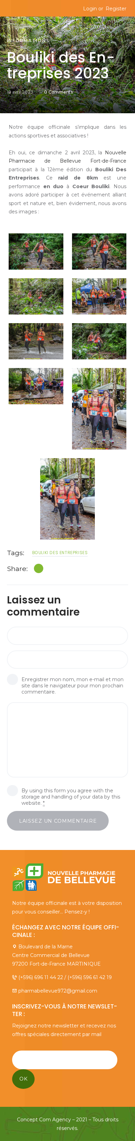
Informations (28, 40)
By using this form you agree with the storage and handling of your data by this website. (70, 796)
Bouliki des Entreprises (60, 552)
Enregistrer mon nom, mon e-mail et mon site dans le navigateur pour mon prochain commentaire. (72, 685)
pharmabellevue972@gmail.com (57, 991)
